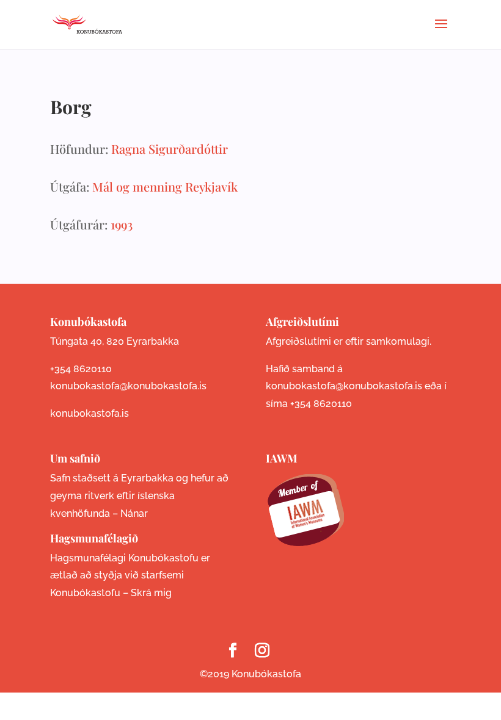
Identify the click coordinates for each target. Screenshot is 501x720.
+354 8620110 (81, 369)
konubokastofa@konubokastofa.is (128, 386)
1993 (122, 224)
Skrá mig (151, 593)
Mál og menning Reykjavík (165, 186)
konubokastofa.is (89, 413)
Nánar (134, 513)
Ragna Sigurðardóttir (169, 148)
